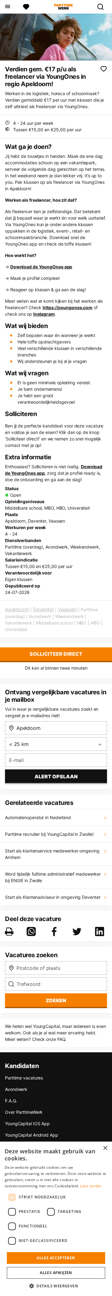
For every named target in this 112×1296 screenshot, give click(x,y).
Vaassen (67, 609)
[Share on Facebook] (55, 931)
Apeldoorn (17, 609)
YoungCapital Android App (31, 1135)
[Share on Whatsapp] (32, 931)
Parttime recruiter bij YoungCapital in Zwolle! (49, 834)
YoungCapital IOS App (27, 1123)
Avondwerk (16, 1089)
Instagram (44, 314)
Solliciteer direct (56, 654)
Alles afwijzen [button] (56, 1272)
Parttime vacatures (24, 1077)
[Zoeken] (103, 6)
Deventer (43, 609)
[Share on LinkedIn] (101, 931)
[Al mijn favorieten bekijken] (26, 6)
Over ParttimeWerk (24, 1112)
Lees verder (90, 1186)
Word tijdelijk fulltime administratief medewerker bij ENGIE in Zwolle (53, 877)
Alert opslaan (56, 776)
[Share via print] (10, 931)
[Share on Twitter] (78, 931)
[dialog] (56, 1219)
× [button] (105, 1148)
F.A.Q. (11, 1100)
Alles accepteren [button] (56, 1257)
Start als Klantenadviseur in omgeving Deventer (52, 897)
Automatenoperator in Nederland (38, 817)
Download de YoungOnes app (41, 266)
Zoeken (56, 1000)
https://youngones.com (67, 307)
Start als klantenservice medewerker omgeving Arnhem (52, 854)
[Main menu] (7, 7)
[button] (56, 1286)
